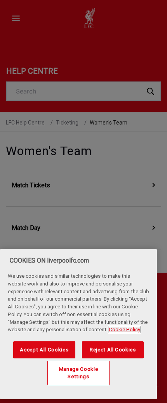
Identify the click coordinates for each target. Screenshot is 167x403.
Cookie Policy (124, 329)
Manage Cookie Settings (78, 372)
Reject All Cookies (113, 350)
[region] (78, 324)
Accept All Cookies (44, 350)
